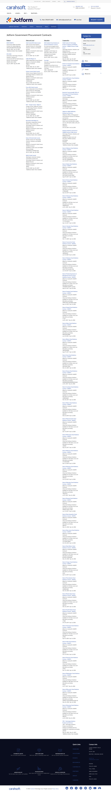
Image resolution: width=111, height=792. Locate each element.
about (75, 775)
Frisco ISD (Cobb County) (32, 87)
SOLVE (9, 13)
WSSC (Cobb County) (31, 155)
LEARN (17, 13)
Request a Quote (97, 20)
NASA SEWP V (10, 43)
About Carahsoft (46, 1)
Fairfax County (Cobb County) (33, 71)
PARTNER (34, 13)
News (59, 1)
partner (76, 771)
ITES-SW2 (9, 54)
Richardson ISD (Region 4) (32, 120)
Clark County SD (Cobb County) (33, 43)
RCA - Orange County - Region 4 (33, 104)
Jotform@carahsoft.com (88, 45)
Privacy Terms (55, 788)
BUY (25, 13)
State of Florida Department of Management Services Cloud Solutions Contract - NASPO (69, 275)
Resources (39, 26)
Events (31, 26)
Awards (54, 1)
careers (75, 780)
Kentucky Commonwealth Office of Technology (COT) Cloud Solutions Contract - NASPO (70, 94)
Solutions (24, 26)
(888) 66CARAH (80, 8)
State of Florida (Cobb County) (33, 138)
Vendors (76, 749)
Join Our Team (37, 1)
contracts (76, 767)
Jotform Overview (14, 26)
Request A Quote (96, 8)
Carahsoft (32, 788)
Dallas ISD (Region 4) (31, 58)
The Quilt (46, 60)
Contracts (53, 26)
